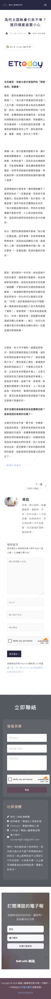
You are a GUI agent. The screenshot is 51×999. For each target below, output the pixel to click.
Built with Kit (25, 961)
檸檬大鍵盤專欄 (38, 33)
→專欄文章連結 (12, 465)
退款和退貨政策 (25, 992)
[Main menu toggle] (45, 5)
